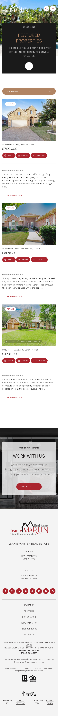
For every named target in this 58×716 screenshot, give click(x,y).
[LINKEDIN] (19, 591)
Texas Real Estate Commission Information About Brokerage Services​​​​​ (29, 649)
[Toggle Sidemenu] (53, 8)
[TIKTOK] (32, 591)
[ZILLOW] (52, 591)
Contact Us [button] (29, 635)
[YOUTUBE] (25, 591)
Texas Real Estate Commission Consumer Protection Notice (29, 643)
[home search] (46, 8)
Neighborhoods (29, 629)
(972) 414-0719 (29, 559)
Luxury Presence (20, 701)
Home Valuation (29, 623)
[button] (29, 486)
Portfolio (29, 611)
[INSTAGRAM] (12, 591)
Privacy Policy (49, 701)
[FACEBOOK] (5, 591)
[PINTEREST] (39, 591)
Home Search (29, 617)
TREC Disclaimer (29, 653)
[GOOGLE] (46, 591)
